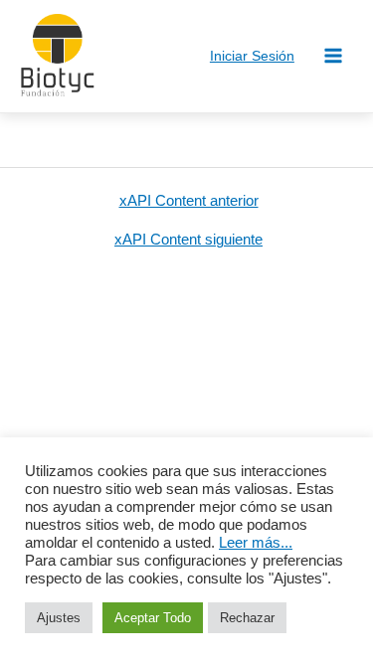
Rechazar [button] (247, 617)
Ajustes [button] (59, 617)
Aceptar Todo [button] (152, 617)
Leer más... (255, 543)
